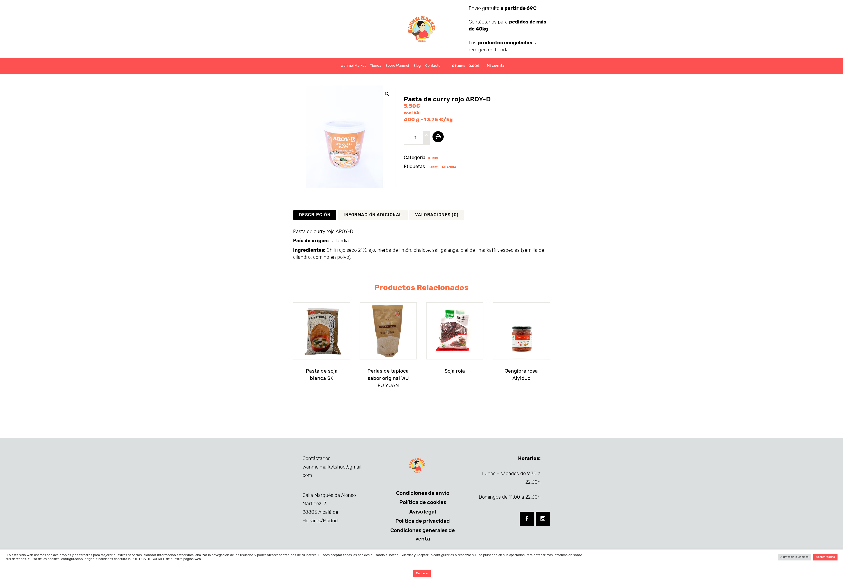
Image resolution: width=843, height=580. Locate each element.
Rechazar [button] (422, 573)
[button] (387, 94)
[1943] (438, 136)
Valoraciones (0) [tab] (437, 214)
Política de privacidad (422, 521)
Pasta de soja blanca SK (322, 374)
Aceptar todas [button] (825, 557)
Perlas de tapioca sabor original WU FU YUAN (388, 378)
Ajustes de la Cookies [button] (794, 557)
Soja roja (455, 371)
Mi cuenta (495, 65)
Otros (433, 158)
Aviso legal (422, 512)
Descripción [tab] (315, 214)
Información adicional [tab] (373, 214)
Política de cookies (422, 502)
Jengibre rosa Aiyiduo (521, 374)
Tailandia (448, 167)
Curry (432, 167)
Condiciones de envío (422, 493)
